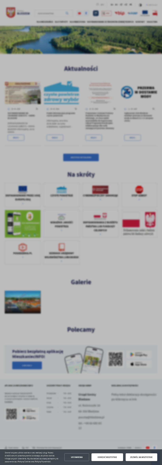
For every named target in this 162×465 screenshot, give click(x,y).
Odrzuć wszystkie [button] (107, 457)
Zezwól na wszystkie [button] (141, 457)
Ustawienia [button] (77, 457)
